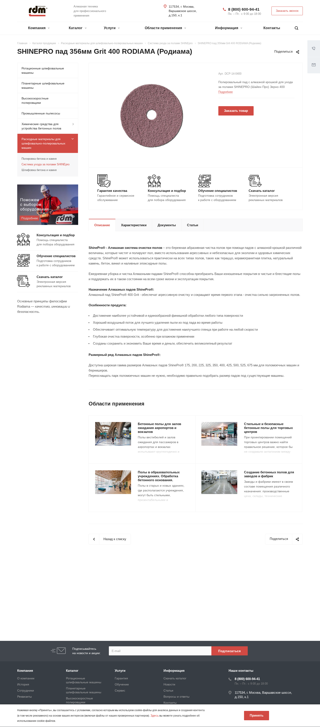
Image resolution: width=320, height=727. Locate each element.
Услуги (110, 28)
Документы (167, 225)
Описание (102, 225)
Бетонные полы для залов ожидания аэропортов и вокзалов (159, 428)
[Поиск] (296, 28)
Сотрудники (25, 690)
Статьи (192, 225)
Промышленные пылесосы (41, 113)
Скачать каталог (174, 678)
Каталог (76, 28)
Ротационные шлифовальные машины (43, 70)
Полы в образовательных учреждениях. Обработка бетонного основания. (159, 476)
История (23, 684)
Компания (37, 28)
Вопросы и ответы (176, 696)
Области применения (164, 28)
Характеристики (134, 225)
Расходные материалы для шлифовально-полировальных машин (43, 143)
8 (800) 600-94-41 (243, 9)
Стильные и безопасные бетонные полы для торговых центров (268, 428)
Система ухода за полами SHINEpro (45, 164)
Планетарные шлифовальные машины (43, 85)
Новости (169, 684)
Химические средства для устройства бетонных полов (41, 126)
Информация (227, 28)
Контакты (271, 28)
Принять (256, 715)
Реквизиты (24, 696)
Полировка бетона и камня (39, 158)
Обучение (122, 684)
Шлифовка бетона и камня (39, 170)
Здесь (154, 715)
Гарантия (121, 678)
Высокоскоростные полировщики (35, 100)
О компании (25, 678)
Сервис (120, 690)
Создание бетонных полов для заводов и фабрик (269, 474)
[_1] (152, 115)
